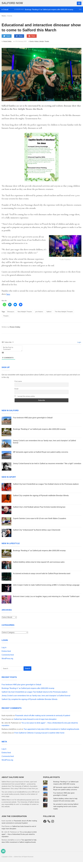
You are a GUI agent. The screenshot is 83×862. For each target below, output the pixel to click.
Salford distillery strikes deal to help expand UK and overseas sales (39, 562)
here (8, 294)
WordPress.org (7, 658)
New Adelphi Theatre (25, 311)
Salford (48, 311)
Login (79, 342)
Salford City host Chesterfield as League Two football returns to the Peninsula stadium (46, 484)
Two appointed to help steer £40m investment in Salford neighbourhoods (51, 729)
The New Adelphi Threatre (64, 311)
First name (18, 381)
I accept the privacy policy (26, 396)
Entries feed (6, 651)
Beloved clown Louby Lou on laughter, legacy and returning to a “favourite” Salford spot (46, 596)
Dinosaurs (10, 311)
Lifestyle (41, 41)
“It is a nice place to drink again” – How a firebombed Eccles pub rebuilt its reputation (19, 834)
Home (4, 16)
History (36, 41)
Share (20, 36)
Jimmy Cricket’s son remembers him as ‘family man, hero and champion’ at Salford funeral (36, 696)
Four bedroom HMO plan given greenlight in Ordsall (33, 418)
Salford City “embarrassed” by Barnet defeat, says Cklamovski (36, 530)
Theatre (47, 41)
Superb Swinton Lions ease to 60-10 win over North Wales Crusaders (39, 518)
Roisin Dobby (7, 41)
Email (16, 389)
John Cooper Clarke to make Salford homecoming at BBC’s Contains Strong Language (46, 585)
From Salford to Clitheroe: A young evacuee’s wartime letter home (39, 733)
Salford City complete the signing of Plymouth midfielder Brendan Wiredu (41, 495)
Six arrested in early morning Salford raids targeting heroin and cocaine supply (65, 806)
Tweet (8, 36)
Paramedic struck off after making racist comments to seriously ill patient (42, 715)
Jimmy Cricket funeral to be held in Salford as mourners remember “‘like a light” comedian (47, 463)
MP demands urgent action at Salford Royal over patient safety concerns (40, 452)
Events (32, 41)
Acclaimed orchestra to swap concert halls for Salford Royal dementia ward (41, 573)
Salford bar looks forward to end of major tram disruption (35, 719)
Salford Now (12, 3)
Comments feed (8, 655)
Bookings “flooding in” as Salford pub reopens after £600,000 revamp (39, 9)
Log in (4, 647)
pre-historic (39, 311)
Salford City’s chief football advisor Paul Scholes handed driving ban (39, 507)
